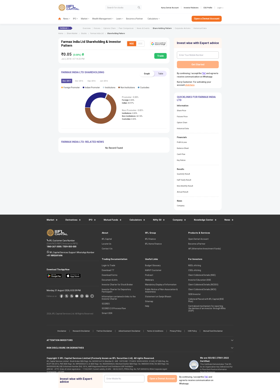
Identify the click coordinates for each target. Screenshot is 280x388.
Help (147, 306)
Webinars (149, 280)
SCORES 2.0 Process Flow (114, 308)
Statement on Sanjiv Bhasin (158, 296)
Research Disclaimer (81, 331)
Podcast (149, 275)
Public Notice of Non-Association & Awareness (161, 290)
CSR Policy (192, 331)
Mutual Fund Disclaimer (213, 331)
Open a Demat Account (206, 18)
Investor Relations (191, 8)
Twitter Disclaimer (104, 331)
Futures (97, 28)
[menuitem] (60, 19)
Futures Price (182, 117)
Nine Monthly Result (185, 186)
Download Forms (109, 275)
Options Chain (109, 28)
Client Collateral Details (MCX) (202, 289)
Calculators (153, 19)
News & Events (143, 28)
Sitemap (149, 301)
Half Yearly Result (184, 180)
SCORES (106, 304)
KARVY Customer (153, 270)
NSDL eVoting (194, 265)
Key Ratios (181, 160)
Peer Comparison (126, 28)
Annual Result (182, 192)
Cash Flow (181, 154)
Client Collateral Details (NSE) (202, 275)
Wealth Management (102, 19)
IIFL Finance (150, 239)
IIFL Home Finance (153, 244)
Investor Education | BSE (199, 280)
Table (160, 73)
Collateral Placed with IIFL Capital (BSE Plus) (206, 300)
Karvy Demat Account (170, 8)
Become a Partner (134, 19)
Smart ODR (107, 313)
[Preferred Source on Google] (158, 44)
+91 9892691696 (54, 255)
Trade (160, 55)
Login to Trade (108, 265)
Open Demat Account (198, 239)
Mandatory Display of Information (160, 284)
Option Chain (182, 123)
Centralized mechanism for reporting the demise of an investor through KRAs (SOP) (207, 308)
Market (84, 19)
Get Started (197, 64)
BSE (140, 43)
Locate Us (106, 244)
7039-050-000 (69, 246)
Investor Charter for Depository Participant (116, 290)
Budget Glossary (153, 265)
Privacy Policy (175, 331)
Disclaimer (61, 331)
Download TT (108, 270)
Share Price (181, 111)
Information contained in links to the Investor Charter (119, 297)
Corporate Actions (182, 28)
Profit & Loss (182, 142)
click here (189, 85)
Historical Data (200, 28)
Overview (87, 28)
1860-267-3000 (54, 246)
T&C (204, 73)
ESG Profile (208, 8)
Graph (147, 73)
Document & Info (110, 280)
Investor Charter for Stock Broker (117, 284)
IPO (74, 19)
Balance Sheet (183, 148)
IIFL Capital (107, 239)
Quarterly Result (183, 174)
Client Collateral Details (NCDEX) (203, 284)
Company (180, 206)
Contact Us (107, 248)
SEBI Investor (194, 294)
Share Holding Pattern (162, 28)
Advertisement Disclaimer (129, 331)
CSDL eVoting (194, 270)
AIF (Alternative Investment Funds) (204, 248)
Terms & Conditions (155, 331)
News (65, 19)
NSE (132, 43)
